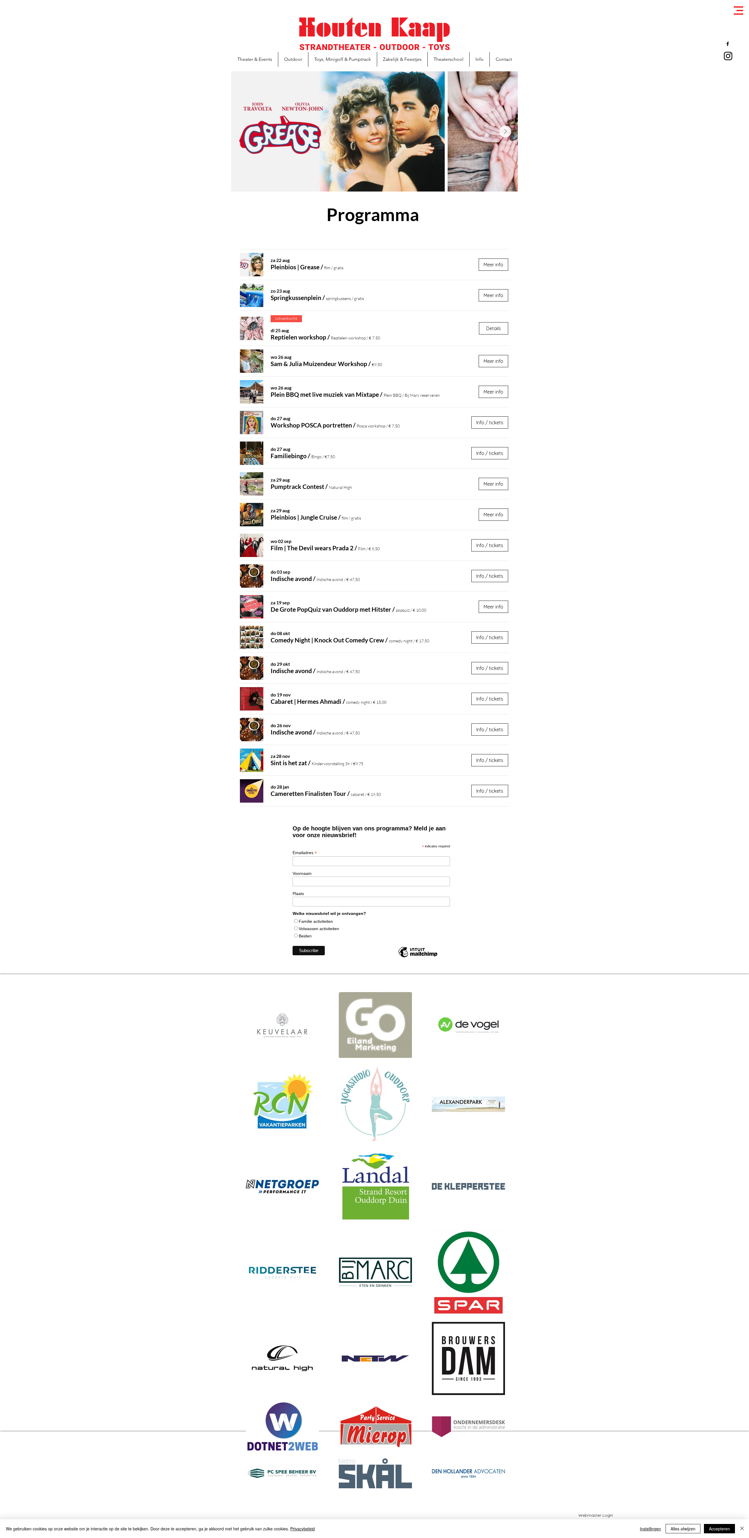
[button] (738, 10)
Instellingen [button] (650, 1529)
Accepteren (719, 1529)
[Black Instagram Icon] (728, 56)
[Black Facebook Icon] (728, 44)
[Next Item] (505, 131)
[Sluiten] (741, 1528)
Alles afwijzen (683, 1529)
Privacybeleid (302, 1529)
